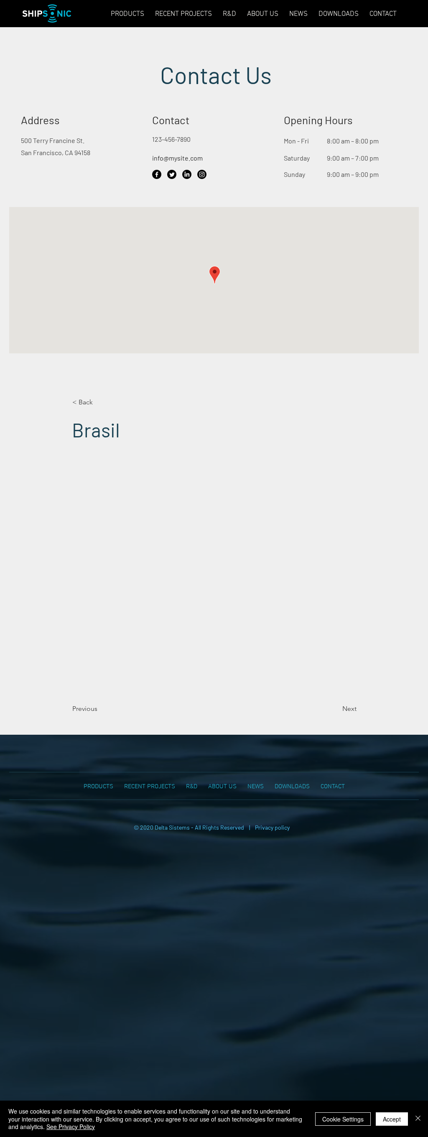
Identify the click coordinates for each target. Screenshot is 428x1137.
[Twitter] (171, 174)
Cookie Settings (343, 1119)
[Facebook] (156, 174)
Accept (392, 1119)
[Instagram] (201, 174)
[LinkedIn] (186, 174)
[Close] (418, 1118)
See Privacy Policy (70, 1126)
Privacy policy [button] (272, 827)
